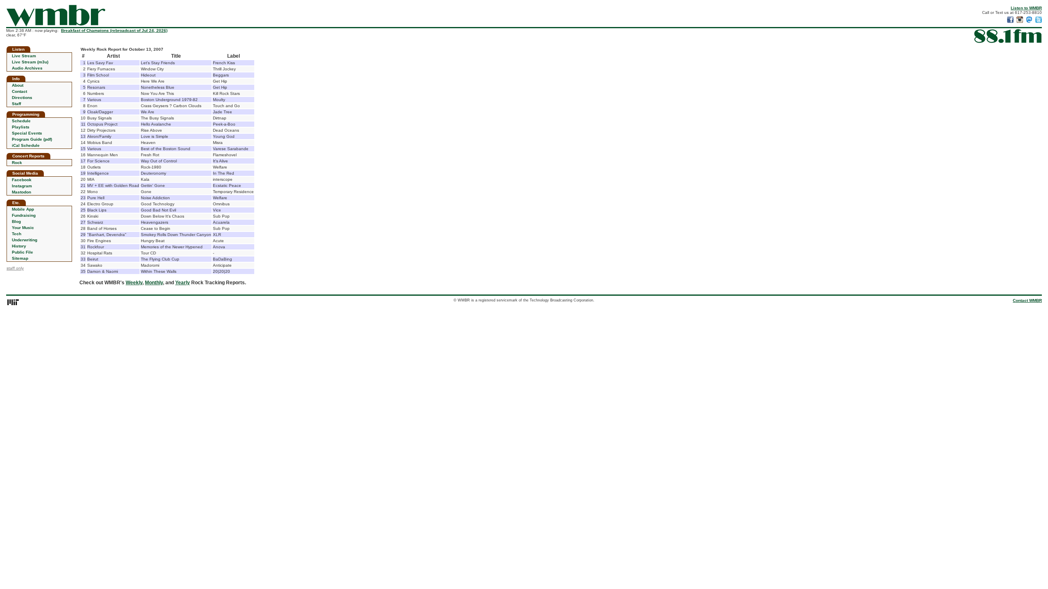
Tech (16, 234)
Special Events (27, 133)
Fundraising (24, 215)
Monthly (154, 283)
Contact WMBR (1027, 300)
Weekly (134, 283)
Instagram (22, 186)
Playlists (20, 127)
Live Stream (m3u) (30, 62)
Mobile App (23, 209)
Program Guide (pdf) (32, 139)
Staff (16, 103)
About (17, 85)
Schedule (21, 121)
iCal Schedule (26, 145)
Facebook (22, 180)
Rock (17, 162)
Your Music (23, 227)
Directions (22, 97)
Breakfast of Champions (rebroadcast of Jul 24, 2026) (114, 30)
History (19, 246)
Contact (19, 91)
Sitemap (20, 258)
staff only (15, 268)
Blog (16, 221)
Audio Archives (27, 68)
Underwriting (24, 240)
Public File (22, 252)
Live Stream (24, 56)
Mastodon (21, 192)
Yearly (182, 283)
